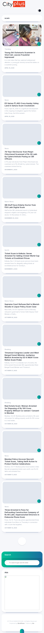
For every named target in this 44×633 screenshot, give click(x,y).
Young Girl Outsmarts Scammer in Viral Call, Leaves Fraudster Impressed (20, 54)
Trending (8, 49)
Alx (33, 623)
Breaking (8, 349)
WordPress (21, 623)
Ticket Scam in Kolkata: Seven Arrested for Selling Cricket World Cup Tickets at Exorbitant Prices (22, 255)
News (7, 100)
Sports (7, 250)
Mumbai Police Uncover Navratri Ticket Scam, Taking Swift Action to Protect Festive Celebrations (21, 461)
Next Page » (22, 541)
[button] (22, 593)
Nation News (9, 202)
